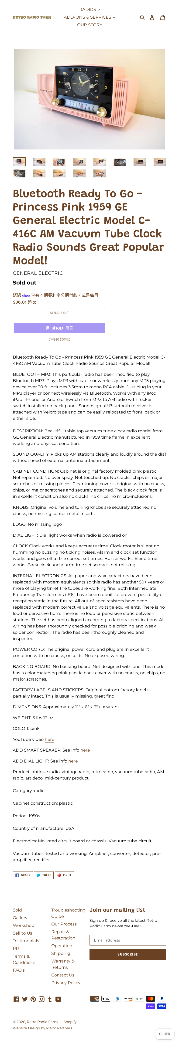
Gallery (20, 917)
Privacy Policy (65, 982)
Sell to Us (22, 933)
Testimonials (26, 940)
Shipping (60, 953)
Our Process (64, 924)
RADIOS (88, 9)
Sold (17, 910)
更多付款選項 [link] (59, 339)
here (49, 739)
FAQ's (19, 970)
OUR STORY (89, 24)
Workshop (23, 925)
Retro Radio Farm (42, 1022)
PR (16, 948)
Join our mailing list (117, 910)
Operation (61, 945)
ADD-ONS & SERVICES (88, 17)
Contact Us (62, 975)
